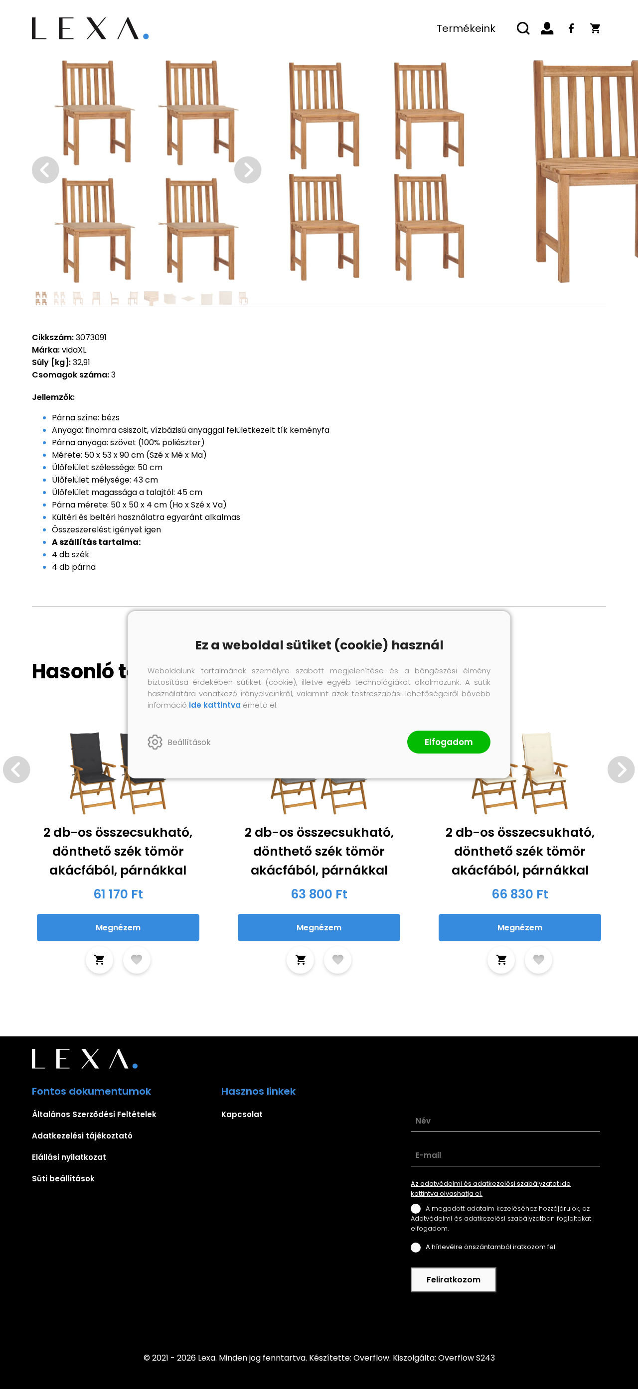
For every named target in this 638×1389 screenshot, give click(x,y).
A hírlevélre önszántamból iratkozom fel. (491, 1247)
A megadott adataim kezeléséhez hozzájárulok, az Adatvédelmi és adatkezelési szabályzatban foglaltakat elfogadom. (501, 1218)
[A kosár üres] (595, 28)
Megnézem (118, 927)
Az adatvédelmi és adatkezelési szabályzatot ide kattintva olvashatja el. (491, 1188)
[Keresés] (523, 28)
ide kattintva (215, 705)
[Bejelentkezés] (547, 28)
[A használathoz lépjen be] (137, 960)
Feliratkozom (453, 1279)
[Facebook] (571, 28)
